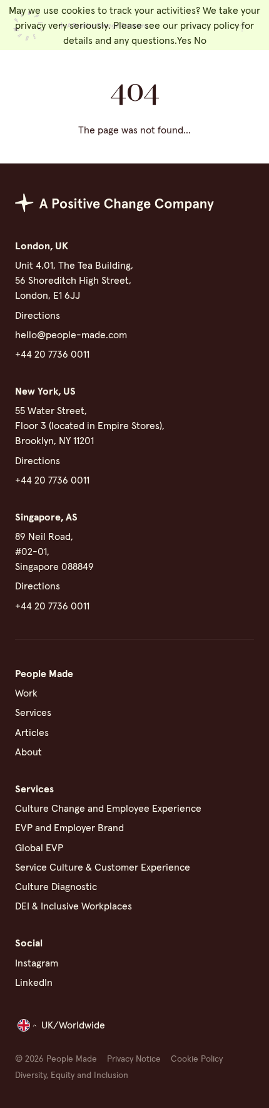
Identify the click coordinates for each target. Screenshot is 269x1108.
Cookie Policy (197, 1059)
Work (26, 693)
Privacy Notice (134, 1059)
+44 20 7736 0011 (52, 354)
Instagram (36, 963)
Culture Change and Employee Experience (108, 809)
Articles (32, 733)
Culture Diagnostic (56, 887)
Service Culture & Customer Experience (102, 867)
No (200, 41)
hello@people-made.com (71, 335)
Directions (37, 316)
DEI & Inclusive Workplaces (73, 906)
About (28, 752)
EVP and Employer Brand (69, 828)
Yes (184, 41)
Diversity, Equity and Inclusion (71, 1075)
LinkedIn (34, 983)
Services (33, 713)
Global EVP (39, 848)
